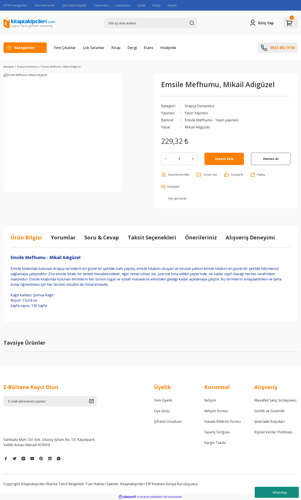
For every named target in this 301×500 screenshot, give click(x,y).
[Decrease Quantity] (165, 159)
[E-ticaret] (150, 497)
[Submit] (93, 401)
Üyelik (141, 5)
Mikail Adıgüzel (197, 127)
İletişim (172, 5)
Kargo (156, 5)
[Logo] (29, 23)
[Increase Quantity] (192, 159)
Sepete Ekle (224, 159)
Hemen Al (270, 159)
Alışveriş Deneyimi (250, 237)
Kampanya (123, 5)
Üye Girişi (162, 410)
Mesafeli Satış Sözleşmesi (275, 400)
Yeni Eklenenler (44, 5)
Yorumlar (63, 237)
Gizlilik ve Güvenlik (269, 410)
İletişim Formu (216, 410)
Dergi (132, 47)
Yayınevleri (101, 5)
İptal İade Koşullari (269, 421)
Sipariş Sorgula (216, 432)
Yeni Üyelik (163, 400)
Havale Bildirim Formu (222, 421)
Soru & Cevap (101, 237)
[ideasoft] (127, 497)
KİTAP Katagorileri (15, 5)
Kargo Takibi (215, 442)
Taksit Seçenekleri (152, 237)
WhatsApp (280, 492)
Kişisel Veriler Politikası (273, 432)
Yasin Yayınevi (196, 113)
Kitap (116, 47)
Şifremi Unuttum (168, 421)
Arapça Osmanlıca (199, 105)
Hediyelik (168, 47)
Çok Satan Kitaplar (74, 5)
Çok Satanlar (93, 47)
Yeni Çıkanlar (65, 47)
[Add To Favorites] (175, 174)
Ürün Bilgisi (26, 237)
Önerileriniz (201, 237)
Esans (148, 47)
